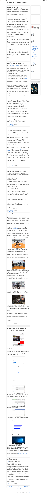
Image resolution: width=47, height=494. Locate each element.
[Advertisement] (36, 10)
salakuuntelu (10, 125)
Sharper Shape (15, 249)
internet (13, 484)
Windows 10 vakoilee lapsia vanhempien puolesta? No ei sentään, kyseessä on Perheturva (17, 329)
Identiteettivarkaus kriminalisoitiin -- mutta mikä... (34, 52)
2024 (32, 34)
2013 (32, 66)
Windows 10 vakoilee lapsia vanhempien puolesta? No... (35, 55)
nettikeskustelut (16, 484)
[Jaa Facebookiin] (16, 124)
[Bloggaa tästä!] (15, 165)
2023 (32, 35)
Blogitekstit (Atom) (19, 488)
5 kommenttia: (11, 323)
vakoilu (13, 125)
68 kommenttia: (11, 165)
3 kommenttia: (11, 210)
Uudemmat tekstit (9, 486)
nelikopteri (17, 324)
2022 (32, 36)
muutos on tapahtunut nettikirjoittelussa (22, 178)
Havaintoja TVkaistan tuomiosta (13, 7)
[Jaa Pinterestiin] (16, 124)
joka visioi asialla (16, 217)
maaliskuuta (34, 62)
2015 (32, 42)
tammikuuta (34, 64)
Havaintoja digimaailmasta (17, 2)
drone (13, 324)
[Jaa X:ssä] (15, 124)
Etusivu (18, 486)
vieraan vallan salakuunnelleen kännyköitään (15, 65)
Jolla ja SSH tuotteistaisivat (24, 109)
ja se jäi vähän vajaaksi (15, 228)
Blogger (30, 492)
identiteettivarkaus (11, 211)
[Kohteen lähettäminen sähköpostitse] (14, 124)
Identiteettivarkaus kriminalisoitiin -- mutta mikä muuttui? (17, 170)
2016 (32, 41)
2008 (32, 70)
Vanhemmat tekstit (26, 486)
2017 (32, 40)
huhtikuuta (34, 61)
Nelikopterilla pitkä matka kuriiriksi (13, 214)
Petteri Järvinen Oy (33, 74)
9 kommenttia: (11, 124)
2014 (32, 65)
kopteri (14, 324)
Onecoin (10, 166)
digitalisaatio (10, 324)
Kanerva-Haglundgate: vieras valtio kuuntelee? (15, 63)
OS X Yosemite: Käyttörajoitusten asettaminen (23, 453)
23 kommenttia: (11, 483)
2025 (32, 33)
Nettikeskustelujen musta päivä (13, 459)
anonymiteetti (10, 484)
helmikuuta (34, 63)
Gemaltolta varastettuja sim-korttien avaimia (15, 82)
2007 (32, 71)
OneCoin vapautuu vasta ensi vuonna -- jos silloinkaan (34, 50)
